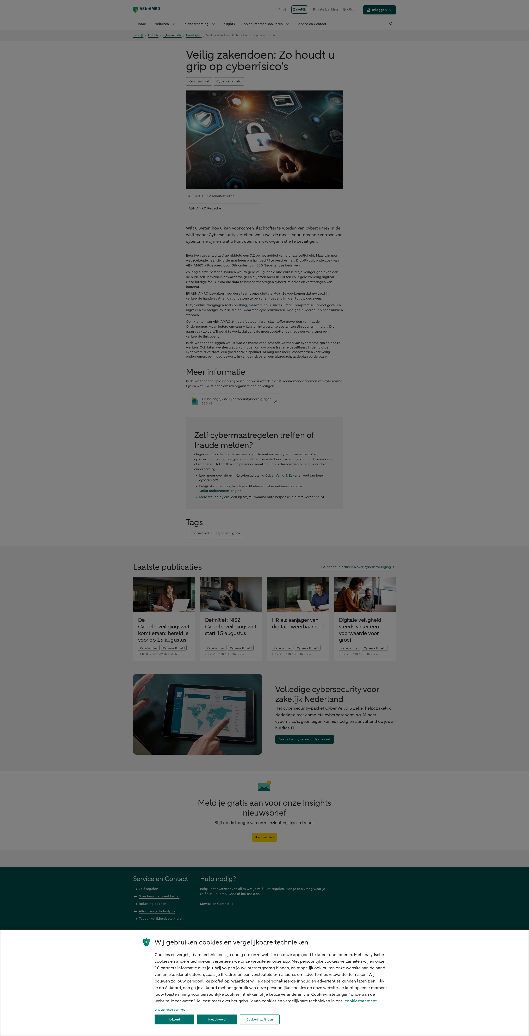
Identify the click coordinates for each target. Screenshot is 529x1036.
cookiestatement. (361, 1001)
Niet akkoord (217, 1020)
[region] (264, 982)
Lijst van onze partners (170, 1010)
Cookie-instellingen (260, 1020)
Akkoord (174, 1020)
